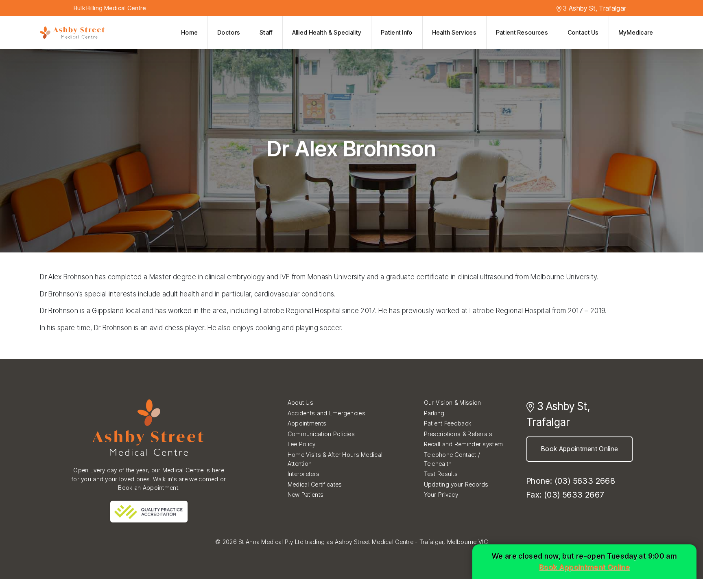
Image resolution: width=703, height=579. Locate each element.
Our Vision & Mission (452, 402)
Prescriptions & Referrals (458, 433)
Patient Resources (522, 32)
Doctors (228, 32)
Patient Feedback (448, 423)
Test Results (441, 473)
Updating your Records (456, 484)
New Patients (305, 494)
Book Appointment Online (579, 449)
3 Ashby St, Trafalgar (593, 8)
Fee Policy (302, 444)
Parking (434, 413)
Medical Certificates (315, 484)
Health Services (454, 32)
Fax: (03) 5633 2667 (565, 495)
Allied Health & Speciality (327, 32)
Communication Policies (321, 433)
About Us (300, 402)
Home (189, 32)
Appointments (307, 423)
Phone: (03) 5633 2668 (570, 481)
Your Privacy (441, 494)
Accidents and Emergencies (326, 413)
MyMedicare (635, 32)
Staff (266, 32)
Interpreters (303, 473)
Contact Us (583, 32)
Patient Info (396, 32)
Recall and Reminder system (463, 444)
